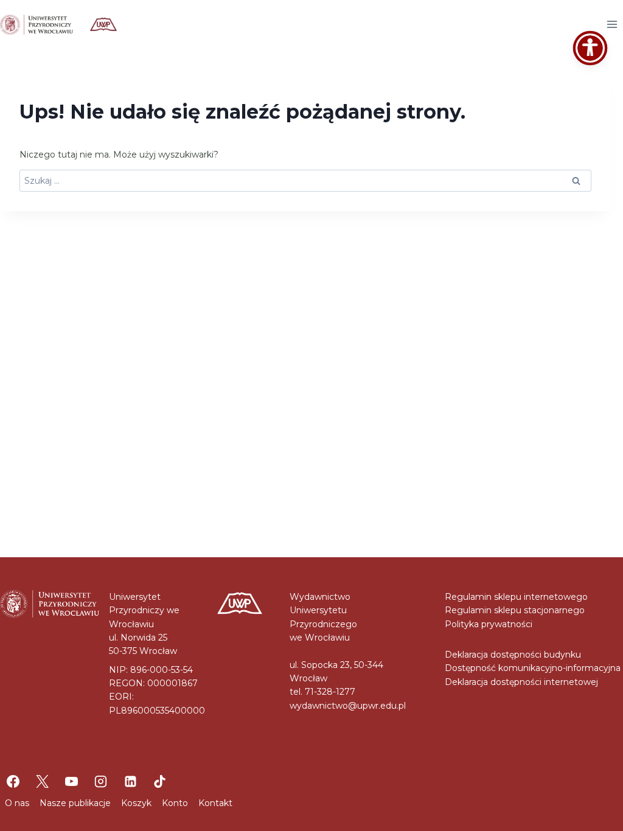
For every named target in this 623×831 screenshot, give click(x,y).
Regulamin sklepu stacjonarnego (515, 610)
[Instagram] (101, 781)
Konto (175, 803)
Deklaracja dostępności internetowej (521, 681)
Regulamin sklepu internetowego (516, 596)
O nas (17, 803)
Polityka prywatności (488, 624)
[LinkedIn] (130, 781)
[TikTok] (159, 781)
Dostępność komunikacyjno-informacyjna (533, 667)
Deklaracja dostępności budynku (513, 654)
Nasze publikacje (75, 803)
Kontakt (215, 803)
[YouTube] (72, 781)
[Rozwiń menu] (611, 24)
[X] (42, 781)
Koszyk (136, 803)
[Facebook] (13, 781)
